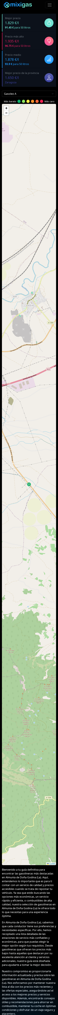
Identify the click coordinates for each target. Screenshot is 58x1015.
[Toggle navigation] (49, 5)
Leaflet (52, 863)
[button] (6, 108)
